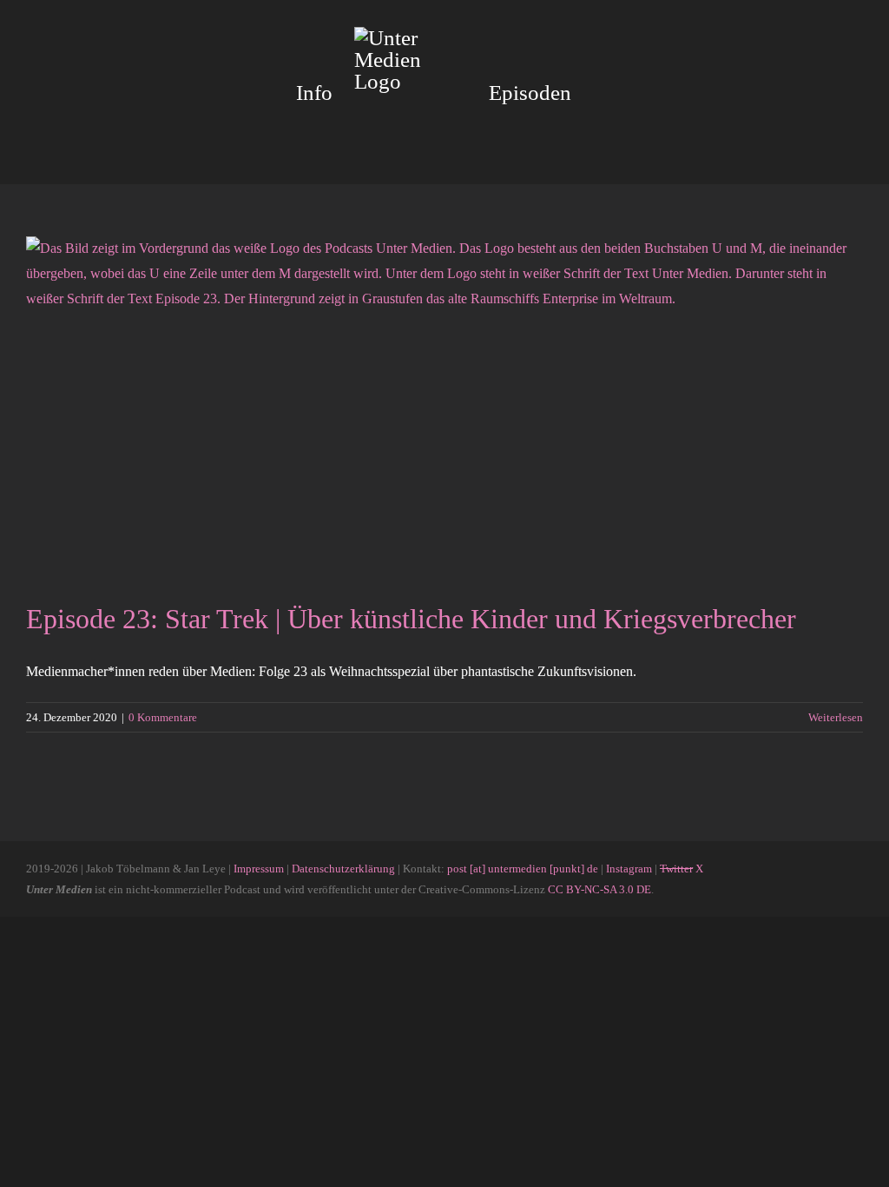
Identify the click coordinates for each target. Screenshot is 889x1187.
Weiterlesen (835, 717)
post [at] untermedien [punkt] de (522, 868)
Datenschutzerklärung (343, 868)
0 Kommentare (162, 717)
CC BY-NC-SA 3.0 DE (599, 889)
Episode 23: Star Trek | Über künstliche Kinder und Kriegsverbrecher (411, 618)
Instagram (629, 868)
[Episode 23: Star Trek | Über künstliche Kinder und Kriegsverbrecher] (444, 405)
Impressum (259, 868)
